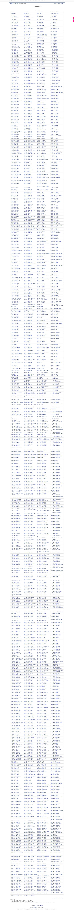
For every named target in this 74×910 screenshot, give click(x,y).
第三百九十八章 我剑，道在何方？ (16, 162)
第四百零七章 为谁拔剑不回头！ (16, 165)
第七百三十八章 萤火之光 (15, 284)
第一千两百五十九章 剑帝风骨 (15, 482)
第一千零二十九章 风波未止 (28, 387)
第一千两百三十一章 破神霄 (28, 472)
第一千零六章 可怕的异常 (15, 380)
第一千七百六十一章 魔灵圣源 (28, 673)
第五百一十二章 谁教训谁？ (15, 204)
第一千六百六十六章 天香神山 (15, 643)
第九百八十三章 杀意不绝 (28, 370)
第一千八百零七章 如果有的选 (41, 688)
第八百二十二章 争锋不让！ (55, 314)
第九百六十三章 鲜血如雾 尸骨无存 (56, 362)
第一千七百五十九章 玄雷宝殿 (28, 676)
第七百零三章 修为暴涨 (27, 271)
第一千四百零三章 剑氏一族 (15, 539)
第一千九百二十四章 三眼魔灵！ (55, 734)
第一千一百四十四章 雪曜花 (41, 436)
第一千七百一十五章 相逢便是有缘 (29, 658)
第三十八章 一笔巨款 (40, 25)
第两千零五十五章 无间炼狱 (41, 777)
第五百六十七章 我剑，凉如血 (55, 223)
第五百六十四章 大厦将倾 (15, 223)
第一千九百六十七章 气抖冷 (15, 749)
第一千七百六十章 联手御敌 (15, 673)
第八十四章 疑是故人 (40, 43)
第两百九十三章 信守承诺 (28, 122)
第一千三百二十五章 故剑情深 (15, 508)
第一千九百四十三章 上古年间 (15, 741)
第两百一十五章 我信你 (27, 92)
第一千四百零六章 (53, 539)
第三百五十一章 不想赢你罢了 (28, 144)
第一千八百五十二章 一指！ (28, 704)
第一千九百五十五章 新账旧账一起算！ (43, 744)
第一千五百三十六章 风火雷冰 (28, 591)
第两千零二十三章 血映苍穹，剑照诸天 (57, 767)
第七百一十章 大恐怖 (14, 274)
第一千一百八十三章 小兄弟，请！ (42, 454)
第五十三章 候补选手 (40, 31)
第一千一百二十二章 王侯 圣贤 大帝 (42, 426)
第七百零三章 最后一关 (40, 271)
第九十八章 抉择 (13, 49)
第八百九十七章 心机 (27, 341)
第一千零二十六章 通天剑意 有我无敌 (43, 386)
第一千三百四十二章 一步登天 (28, 515)
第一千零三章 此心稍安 (27, 378)
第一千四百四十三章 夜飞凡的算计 (42, 701)
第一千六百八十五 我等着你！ (41, 649)
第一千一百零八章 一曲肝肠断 (15, 421)
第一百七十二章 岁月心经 (28, 76)
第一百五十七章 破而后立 (54, 70)
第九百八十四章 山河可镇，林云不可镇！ (43, 370)
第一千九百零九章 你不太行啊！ (42, 729)
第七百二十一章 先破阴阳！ (55, 277)
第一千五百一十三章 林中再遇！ (55, 582)
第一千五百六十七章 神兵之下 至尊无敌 (30, 603)
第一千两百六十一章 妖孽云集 (41, 482)
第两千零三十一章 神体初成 (55, 770)
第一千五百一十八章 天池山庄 (15, 585)
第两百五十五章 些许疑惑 (54, 107)
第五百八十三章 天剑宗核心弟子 (29, 229)
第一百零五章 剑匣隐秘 (54, 50)
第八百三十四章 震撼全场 (54, 319)
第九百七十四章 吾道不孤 (28, 366)
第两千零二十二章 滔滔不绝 (41, 767)
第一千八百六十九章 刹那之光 (28, 710)
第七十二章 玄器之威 (27, 38)
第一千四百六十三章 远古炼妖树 (42, 561)
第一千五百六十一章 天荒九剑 (28, 604)
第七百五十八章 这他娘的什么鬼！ (56, 290)
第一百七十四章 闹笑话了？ (55, 76)
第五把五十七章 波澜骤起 (28, 220)
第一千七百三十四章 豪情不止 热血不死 (30, 664)
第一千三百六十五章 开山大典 (28, 524)
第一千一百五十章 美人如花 (55, 444)
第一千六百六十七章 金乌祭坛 (28, 643)
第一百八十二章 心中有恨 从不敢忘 (56, 79)
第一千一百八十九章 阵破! (15, 457)
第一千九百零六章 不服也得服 (55, 728)
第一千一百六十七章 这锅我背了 (29, 447)
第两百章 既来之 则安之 (27, 86)
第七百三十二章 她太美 (40, 281)
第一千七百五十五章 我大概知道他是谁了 (57, 670)
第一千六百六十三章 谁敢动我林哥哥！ (30, 641)
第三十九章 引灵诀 (53, 25)
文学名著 (39, 0)
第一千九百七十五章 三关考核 (15, 752)
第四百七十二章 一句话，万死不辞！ (43, 189)
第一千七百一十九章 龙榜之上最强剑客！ (30, 659)
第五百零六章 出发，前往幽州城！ (56, 201)
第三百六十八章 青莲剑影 (41, 150)
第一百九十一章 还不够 (14, 83)
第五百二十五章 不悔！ (27, 208)
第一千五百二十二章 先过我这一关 (16, 586)
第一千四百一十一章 (27, 542)
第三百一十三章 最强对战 (28, 129)
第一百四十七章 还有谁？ (28, 67)
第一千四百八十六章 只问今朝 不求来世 (57, 570)
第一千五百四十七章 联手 (15, 597)
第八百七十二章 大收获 (40, 332)
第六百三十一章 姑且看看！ (15, 247)
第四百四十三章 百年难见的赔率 (55, 177)
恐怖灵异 (36, 0)
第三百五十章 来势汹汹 (14, 144)
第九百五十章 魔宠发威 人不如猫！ (29, 359)
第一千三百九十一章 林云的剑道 (29, 533)
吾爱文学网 (12, 3)
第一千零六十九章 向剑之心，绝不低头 (30, 404)
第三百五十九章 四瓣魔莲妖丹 (28, 147)
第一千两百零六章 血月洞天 (41, 463)
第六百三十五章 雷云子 (40, 247)
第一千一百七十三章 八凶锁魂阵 (16, 451)
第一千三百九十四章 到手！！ (15, 535)
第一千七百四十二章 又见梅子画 (29, 667)
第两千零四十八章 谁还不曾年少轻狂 (29, 776)
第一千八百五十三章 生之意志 (41, 704)
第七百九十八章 (13, 306)
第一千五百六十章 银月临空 (15, 604)
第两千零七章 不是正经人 (15, 762)
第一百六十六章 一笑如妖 (54, 73)
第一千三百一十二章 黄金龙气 (15, 503)
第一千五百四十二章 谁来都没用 (55, 592)
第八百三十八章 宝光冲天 (54, 320)
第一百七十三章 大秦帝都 (41, 76)
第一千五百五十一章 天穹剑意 (15, 598)
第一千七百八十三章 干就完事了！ (56, 680)
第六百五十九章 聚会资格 (28, 256)
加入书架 (54, 3)
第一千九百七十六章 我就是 (28, 752)
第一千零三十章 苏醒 (40, 387)
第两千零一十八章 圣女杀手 (41, 765)
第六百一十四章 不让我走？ (55, 240)
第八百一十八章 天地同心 (54, 313)
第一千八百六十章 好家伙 (15, 707)
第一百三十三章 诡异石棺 (54, 61)
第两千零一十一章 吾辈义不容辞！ (56, 762)
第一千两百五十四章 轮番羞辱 (15, 481)
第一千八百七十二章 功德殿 (41, 710)
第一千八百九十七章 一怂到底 (28, 725)
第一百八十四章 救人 (27, 80)
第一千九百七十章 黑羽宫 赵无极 (56, 749)
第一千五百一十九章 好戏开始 (28, 585)
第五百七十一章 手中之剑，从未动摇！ (57, 225)
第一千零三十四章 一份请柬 (41, 389)
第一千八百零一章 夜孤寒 (41, 686)
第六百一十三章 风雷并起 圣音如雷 (42, 240)
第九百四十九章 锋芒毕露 (15, 359)
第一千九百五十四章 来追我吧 (28, 744)
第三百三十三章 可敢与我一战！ (29, 138)
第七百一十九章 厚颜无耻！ (28, 277)
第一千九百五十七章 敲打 (54, 744)
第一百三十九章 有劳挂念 (28, 64)
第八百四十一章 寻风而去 (41, 322)
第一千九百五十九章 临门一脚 (28, 746)
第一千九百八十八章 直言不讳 (28, 756)
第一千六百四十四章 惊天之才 (41, 634)
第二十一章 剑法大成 (27, 19)
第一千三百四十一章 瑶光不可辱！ (16, 515)
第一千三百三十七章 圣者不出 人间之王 (30, 513)
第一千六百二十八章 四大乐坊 (28, 628)
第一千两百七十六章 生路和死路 (16, 488)
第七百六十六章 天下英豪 (41, 293)
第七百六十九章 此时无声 (54, 298)
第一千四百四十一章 (27, 554)
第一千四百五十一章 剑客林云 (55, 557)
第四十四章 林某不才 (14, 28)
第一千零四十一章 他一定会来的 (29, 392)
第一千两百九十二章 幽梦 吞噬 (28, 494)
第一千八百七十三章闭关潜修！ (55, 710)
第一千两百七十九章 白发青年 (55, 488)
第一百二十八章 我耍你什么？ (41, 59)
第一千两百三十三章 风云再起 (55, 472)
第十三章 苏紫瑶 (26, 16)
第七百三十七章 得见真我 (54, 283)
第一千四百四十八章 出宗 (15, 557)
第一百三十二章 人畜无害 (41, 61)
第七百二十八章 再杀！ (40, 280)
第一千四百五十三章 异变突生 (28, 558)
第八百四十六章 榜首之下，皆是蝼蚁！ (57, 323)
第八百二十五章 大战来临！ (41, 316)
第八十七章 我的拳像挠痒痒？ (28, 44)
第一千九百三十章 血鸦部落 (55, 735)
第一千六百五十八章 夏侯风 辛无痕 (16, 640)
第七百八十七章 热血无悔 (41, 301)
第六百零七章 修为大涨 (14, 238)
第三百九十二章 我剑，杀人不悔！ (42, 159)
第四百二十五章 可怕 (27, 171)
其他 (42, 0)
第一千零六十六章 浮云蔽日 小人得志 (43, 402)
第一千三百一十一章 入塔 (54, 502)
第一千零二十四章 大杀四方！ (28, 386)
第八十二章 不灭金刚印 (54, 41)
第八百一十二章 (26, 311)
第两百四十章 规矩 (53, 101)
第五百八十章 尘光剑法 (40, 228)
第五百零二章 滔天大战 (54, 199)
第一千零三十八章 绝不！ (41, 390)
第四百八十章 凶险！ (40, 192)
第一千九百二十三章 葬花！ (41, 734)
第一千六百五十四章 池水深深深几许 (16, 638)
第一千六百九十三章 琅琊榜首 (15, 652)
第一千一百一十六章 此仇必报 (15, 424)
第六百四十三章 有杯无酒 (41, 250)
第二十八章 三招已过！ (14, 22)
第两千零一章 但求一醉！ (41, 759)
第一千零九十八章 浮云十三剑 (41, 416)
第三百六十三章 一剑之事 (28, 149)
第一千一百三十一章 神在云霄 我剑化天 (57, 429)
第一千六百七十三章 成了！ (15, 644)
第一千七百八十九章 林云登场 (15, 683)
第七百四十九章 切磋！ (14, 289)
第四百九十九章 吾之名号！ (15, 199)
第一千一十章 (13, 381)
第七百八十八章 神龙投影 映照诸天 (56, 301)
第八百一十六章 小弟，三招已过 (29, 313)
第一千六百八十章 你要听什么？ (42, 647)
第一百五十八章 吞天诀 (14, 71)
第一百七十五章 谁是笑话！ (15, 77)
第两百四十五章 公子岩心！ (15, 104)
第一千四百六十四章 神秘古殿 (55, 561)
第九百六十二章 (39, 362)
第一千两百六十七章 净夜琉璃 (55, 484)
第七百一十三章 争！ (54, 274)
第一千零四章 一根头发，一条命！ (42, 378)
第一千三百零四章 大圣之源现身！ (16, 500)
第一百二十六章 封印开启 (15, 59)
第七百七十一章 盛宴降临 (15, 296)
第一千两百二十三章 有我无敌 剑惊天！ (30, 469)
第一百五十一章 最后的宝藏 (28, 68)
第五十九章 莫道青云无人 (15, 34)
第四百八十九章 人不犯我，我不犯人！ (57, 195)
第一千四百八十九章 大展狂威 (28, 572)
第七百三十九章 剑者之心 (41, 284)
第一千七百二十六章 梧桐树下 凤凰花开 (57, 661)
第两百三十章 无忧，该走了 (15, 98)
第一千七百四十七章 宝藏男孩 (28, 668)
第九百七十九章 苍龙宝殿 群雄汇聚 (29, 368)
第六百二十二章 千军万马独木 (55, 243)
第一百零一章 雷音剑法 (54, 49)
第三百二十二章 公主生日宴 (41, 132)
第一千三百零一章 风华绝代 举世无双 (29, 499)
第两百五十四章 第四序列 (28, 107)
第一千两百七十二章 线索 (15, 487)
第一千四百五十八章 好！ (28, 560)
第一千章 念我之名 (40, 377)
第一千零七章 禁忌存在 (27, 380)
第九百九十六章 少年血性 (41, 375)
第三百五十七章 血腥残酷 (54, 146)
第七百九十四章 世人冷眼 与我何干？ (29, 304)
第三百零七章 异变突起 (54, 126)
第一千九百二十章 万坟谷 (15, 734)
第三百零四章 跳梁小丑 (14, 126)
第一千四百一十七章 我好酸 (55, 543)
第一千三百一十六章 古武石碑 (55, 503)
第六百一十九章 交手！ (14, 243)
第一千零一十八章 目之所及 (15, 384)
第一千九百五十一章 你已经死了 (42, 743)
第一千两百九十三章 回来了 (41, 494)
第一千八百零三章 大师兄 (15, 688)
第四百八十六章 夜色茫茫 (15, 195)
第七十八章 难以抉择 (54, 40)
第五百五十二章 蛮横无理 (54, 217)
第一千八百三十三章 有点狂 (15, 698)
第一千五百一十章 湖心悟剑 (28, 582)
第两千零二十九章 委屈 (27, 770)
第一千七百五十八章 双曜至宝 (15, 676)
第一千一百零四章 (13, 420)
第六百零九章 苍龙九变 (40, 238)
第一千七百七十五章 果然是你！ (55, 677)
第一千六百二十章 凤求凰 (28, 625)
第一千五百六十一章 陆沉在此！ (16, 601)
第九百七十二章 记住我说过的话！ (56, 365)
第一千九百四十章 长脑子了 (28, 740)
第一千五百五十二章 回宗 (28, 598)
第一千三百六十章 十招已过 (55, 521)
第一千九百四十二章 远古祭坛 (55, 740)
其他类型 (16, 3)
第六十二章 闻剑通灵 (54, 34)
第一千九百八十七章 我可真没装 (16, 756)
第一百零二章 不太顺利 (14, 50)
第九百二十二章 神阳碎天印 (28, 350)
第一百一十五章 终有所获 (28, 55)
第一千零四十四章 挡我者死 (55, 441)
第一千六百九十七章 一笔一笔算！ (42, 652)
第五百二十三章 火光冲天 (54, 207)
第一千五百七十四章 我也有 (15, 606)
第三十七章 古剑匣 (27, 25)
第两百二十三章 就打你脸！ (28, 95)
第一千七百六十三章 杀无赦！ (55, 673)
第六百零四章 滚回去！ (27, 237)
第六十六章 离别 (53, 35)
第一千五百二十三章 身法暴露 (28, 586)
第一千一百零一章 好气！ (28, 418)
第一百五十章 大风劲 (14, 68)
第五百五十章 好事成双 (27, 217)
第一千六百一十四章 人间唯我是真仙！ (57, 622)
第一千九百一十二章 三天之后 (28, 731)
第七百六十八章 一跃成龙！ (15, 295)
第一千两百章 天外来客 (54, 460)
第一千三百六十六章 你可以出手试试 (43, 524)
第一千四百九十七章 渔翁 (15, 576)
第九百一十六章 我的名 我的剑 (55, 347)
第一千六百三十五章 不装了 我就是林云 (30, 631)
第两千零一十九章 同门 (54, 765)
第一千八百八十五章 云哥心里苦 (55, 716)
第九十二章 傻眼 (39, 46)
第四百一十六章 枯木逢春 (15, 168)
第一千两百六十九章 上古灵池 (28, 485)
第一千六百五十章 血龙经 (15, 637)
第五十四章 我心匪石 (54, 31)
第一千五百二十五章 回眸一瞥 (55, 586)
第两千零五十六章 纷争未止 (55, 777)
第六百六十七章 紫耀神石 (28, 259)
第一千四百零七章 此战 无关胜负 (16, 540)
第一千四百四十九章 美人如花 (55, 438)
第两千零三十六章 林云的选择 (15, 773)
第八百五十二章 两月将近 (28, 326)
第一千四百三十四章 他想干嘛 (55, 549)
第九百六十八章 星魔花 (54, 363)
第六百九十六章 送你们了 (54, 268)
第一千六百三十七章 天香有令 (55, 631)
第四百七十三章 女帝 (54, 189)
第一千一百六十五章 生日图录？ (42, 445)
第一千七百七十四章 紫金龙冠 (41, 677)
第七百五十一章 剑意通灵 (41, 289)
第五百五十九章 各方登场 (54, 220)
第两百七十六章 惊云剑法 (15, 116)
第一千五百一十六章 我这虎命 (41, 583)
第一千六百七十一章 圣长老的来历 (29, 644)
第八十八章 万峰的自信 (40, 44)
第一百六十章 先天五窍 (40, 71)
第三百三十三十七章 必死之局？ (16, 140)
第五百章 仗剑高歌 (27, 199)
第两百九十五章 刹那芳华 (54, 122)
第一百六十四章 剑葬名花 (28, 73)
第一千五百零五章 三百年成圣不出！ (16, 580)
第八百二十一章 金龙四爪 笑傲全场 (42, 314)
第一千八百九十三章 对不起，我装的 (56, 722)
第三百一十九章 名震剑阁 (54, 131)
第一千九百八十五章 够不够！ (41, 755)
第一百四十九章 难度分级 (54, 67)
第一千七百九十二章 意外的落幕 (55, 683)
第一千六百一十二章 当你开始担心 (29, 622)
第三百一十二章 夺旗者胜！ (15, 129)
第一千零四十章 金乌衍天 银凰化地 (16, 392)
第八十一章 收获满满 (40, 41)
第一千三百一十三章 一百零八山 (29, 503)
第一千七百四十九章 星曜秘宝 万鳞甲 (56, 668)
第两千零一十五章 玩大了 (54, 764)
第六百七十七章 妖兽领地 (54, 262)
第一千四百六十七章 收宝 (41, 563)
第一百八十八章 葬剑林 (27, 82)
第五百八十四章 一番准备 (41, 229)
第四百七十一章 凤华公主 (28, 189)
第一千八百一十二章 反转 (41, 691)
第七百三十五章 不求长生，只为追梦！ (30, 283)
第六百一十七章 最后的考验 (41, 241)
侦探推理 (26, 0)
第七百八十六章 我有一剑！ (28, 301)
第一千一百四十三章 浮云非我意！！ (16, 436)
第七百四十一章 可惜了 (14, 286)
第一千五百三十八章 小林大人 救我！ (56, 591)
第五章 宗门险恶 (26, 13)
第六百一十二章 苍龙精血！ (28, 240)
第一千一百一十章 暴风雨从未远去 (42, 421)
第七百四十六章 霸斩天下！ (28, 287)
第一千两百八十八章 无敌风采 (28, 493)
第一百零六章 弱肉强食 (14, 52)
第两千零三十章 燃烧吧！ (41, 770)
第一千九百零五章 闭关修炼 (41, 728)
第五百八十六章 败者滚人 (15, 231)
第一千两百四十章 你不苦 (41, 475)
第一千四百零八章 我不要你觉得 (42, 540)
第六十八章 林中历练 (27, 37)
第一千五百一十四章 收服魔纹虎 (16, 583)
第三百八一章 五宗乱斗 (40, 155)
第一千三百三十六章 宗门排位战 (55, 698)
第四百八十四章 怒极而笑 (41, 193)
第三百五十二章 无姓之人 (41, 144)
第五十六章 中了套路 (27, 32)
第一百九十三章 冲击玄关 (41, 83)
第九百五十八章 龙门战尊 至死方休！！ (17, 362)
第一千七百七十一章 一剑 (54, 676)
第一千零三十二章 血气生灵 (15, 389)
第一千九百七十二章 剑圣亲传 (28, 750)
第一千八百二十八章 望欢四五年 (55, 695)
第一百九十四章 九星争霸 (54, 83)
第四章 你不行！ (13, 13)
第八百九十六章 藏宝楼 (14, 341)
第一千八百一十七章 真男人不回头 (42, 692)
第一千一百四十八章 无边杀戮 (28, 444)
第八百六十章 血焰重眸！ (15, 329)
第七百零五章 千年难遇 (54, 271)
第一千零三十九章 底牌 (54, 390)
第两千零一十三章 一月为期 (28, 764)
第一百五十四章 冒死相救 (15, 70)
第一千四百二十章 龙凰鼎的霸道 (42, 545)
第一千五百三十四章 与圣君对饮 (16, 591)
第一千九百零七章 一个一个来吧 (16, 729)
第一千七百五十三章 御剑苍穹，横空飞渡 (30, 670)
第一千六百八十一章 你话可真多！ (56, 647)
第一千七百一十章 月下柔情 (28, 656)
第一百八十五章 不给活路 (41, 80)
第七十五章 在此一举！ (14, 40)
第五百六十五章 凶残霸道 (28, 223)
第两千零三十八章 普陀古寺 (28, 773)
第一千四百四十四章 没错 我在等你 (56, 701)
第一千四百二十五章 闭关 (41, 546)
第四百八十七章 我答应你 (28, 195)
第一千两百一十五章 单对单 (28, 466)
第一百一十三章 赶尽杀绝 (54, 53)
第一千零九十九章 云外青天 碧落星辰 (56, 416)
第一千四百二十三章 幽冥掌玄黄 (16, 546)
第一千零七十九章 (53, 408)
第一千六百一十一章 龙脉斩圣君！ (16, 622)
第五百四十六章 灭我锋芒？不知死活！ (30, 216)
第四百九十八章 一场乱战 (54, 198)
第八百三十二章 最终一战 (28, 319)
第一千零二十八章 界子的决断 (15, 387)
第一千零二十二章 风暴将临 (55, 384)
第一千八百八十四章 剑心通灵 (28, 716)
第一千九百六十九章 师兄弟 (41, 749)
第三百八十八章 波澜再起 (41, 158)
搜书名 (60, 0)
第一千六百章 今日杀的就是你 (41, 616)
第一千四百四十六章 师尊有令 (41, 555)
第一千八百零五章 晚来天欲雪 (28, 688)
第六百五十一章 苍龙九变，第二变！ (16, 253)
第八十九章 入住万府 (54, 44)
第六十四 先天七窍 (27, 35)
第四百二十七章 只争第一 (54, 171)
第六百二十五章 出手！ (40, 244)
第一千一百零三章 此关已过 (55, 418)
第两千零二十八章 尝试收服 (15, 770)
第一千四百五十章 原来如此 (41, 557)
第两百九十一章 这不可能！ (55, 120)
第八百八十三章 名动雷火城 (55, 335)
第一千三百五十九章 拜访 (41, 521)
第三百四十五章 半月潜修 (15, 143)
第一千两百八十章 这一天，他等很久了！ (17, 490)
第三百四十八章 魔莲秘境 (41, 143)
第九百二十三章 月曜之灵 (41, 350)
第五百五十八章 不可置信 (41, 220)
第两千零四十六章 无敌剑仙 (55, 774)
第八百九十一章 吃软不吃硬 (55, 338)
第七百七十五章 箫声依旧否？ (55, 296)
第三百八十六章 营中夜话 (15, 158)
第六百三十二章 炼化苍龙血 (28, 247)
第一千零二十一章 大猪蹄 (41, 384)
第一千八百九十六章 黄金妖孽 (15, 725)
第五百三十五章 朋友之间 (54, 211)
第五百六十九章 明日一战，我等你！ (29, 225)
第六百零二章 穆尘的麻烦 (54, 235)
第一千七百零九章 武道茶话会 (15, 656)
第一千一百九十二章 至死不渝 (55, 457)
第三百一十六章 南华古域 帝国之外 (16, 131)
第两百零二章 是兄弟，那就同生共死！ (57, 86)
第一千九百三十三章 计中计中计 (42, 737)
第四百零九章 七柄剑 (40, 165)
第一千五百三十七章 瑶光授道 (41, 591)
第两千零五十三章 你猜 (14, 777)
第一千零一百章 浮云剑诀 (15, 418)
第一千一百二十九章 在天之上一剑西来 (30, 429)
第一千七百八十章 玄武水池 (15, 680)
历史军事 (22, 0)
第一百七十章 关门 (53, 74)
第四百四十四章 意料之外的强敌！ (42, 174)
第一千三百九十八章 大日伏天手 (55, 535)
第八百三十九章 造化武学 (15, 322)
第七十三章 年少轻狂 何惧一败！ (42, 38)
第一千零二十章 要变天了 (28, 384)
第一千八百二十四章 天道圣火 (15, 695)
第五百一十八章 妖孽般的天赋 (41, 205)
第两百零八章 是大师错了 (28, 89)
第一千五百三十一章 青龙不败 (28, 589)
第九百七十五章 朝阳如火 (41, 366)
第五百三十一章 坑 (53, 210)
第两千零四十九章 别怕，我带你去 (42, 776)
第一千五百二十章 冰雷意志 (41, 585)
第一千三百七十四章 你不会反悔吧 (42, 527)
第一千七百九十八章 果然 (54, 685)
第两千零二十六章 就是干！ (41, 768)
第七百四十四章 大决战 (54, 286)
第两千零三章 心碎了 (14, 761)
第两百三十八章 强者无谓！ (15, 101)
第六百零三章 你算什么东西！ (15, 237)
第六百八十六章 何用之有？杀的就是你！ (57, 265)
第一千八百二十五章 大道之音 (28, 695)
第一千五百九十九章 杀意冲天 (28, 616)
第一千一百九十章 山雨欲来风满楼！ (29, 457)
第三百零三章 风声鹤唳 (54, 125)
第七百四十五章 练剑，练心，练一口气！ (17, 287)
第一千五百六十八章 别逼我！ (41, 603)
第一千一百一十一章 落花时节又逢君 (56, 421)
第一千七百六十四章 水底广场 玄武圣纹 (17, 674)
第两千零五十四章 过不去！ (28, 777)
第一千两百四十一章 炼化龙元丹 (55, 475)
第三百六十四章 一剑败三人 (41, 149)
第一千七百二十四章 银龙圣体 (41, 661)
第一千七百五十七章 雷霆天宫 (28, 671)
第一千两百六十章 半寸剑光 (28, 482)
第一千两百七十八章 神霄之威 (41, 488)
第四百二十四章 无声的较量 (15, 171)
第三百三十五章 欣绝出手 (41, 138)
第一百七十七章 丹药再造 (41, 77)
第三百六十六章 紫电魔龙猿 (15, 150)
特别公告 (52, 430)
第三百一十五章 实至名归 (54, 129)
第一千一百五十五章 (14, 441)
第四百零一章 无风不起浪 (41, 162)
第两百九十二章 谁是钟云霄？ (15, 122)
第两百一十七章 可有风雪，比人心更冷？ (57, 92)
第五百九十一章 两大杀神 (28, 232)
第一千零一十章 (26, 381)
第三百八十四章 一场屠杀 (41, 156)
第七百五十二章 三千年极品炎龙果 (56, 289)
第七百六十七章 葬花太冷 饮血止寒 (29, 298)
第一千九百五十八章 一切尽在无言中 (16, 746)
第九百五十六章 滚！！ (54, 360)
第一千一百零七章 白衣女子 (55, 420)
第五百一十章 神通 (40, 202)
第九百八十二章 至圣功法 (15, 370)
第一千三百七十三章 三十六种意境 (29, 527)
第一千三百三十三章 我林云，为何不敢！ (43, 510)
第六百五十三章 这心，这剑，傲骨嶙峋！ (43, 253)
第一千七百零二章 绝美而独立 (28, 653)
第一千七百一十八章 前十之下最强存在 (17, 659)
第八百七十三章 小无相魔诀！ (55, 332)
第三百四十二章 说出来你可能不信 (29, 141)
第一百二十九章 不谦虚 (54, 59)
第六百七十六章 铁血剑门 (41, 262)
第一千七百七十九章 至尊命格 (55, 679)
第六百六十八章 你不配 (40, 259)
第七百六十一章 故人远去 (41, 292)
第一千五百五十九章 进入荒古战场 (42, 600)
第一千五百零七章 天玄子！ (41, 580)
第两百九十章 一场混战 (40, 120)
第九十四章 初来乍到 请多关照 (15, 47)
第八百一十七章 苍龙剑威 (41, 313)
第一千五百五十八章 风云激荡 (28, 600)
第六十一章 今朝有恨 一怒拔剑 (42, 34)
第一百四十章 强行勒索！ (41, 64)
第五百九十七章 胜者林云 (41, 234)
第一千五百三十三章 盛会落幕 (55, 589)
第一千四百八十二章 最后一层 (15, 570)
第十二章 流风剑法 (13, 16)
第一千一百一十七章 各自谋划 (28, 424)
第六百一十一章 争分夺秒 (15, 240)
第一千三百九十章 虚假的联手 (15, 533)
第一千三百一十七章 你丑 (15, 505)
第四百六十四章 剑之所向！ (15, 187)
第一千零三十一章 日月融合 (55, 387)
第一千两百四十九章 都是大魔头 (55, 478)
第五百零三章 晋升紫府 (14, 201)
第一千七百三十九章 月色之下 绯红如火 (43, 665)
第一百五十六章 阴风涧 (40, 70)
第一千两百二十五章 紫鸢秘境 (55, 469)
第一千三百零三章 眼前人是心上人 (56, 499)
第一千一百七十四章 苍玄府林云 (29, 451)
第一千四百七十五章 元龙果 (41, 566)
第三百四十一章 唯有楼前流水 (15, 141)
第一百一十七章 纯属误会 (54, 55)
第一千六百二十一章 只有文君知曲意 (43, 625)
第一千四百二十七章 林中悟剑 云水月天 (17, 548)
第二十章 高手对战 (13, 19)
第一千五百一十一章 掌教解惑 (41, 582)
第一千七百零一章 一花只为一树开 (16, 653)
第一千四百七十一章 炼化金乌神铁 (42, 564)
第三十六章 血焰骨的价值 (15, 25)
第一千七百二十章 (40, 659)
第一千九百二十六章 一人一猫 (28, 735)
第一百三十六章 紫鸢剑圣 (41, 62)
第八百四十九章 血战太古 (41, 325)
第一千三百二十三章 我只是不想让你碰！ (57, 506)
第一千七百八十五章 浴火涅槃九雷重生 (17, 682)
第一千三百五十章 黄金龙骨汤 (28, 518)
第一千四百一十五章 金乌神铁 (28, 543)
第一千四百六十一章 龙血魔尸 (15, 561)
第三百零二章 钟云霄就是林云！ (42, 125)
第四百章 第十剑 (26, 162)
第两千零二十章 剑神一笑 (15, 767)
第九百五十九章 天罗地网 (28, 362)
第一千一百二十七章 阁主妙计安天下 (56, 427)
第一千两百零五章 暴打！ (28, 463)
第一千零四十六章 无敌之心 (41, 393)
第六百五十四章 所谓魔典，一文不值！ (57, 253)
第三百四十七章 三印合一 (28, 143)
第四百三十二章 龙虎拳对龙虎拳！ (16, 174)
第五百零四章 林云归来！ (28, 201)
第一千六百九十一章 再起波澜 (55, 650)
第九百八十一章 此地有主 (54, 368)
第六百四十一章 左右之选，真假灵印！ (17, 250)
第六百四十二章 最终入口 (28, 250)
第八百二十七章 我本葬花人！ (15, 317)
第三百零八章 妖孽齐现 (14, 128)
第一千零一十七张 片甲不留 (55, 383)
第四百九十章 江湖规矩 (14, 196)
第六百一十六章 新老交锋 (28, 241)
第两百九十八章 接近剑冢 (41, 123)
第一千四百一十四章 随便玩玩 (15, 543)
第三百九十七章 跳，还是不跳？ (55, 161)
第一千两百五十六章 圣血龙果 (28, 481)
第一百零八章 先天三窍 (40, 52)
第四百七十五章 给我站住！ (28, 190)
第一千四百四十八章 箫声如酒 (41, 438)
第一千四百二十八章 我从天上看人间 (29, 548)
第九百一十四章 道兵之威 (28, 347)
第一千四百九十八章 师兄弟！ (28, 576)
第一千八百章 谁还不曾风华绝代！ (29, 686)
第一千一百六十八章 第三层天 (55, 447)
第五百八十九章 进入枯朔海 (55, 231)
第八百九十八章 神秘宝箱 (41, 341)
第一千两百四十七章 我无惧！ (28, 478)
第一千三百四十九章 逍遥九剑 (15, 518)
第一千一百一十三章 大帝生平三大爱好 (30, 423)
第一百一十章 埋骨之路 (14, 53)
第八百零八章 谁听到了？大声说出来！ (30, 310)
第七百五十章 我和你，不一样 (28, 289)
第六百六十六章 (13, 259)
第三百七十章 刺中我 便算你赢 (15, 152)
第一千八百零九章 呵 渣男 (15, 689)
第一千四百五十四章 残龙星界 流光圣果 (43, 558)
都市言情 (19, 0)
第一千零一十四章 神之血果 (15, 383)
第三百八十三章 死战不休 (28, 156)
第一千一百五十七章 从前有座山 (42, 441)
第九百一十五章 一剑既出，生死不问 (43, 347)
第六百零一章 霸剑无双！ (41, 235)
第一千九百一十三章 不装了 (41, 731)
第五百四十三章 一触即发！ (55, 214)
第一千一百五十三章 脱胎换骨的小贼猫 (43, 439)
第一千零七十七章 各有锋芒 (28, 408)
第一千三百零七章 (53, 500)
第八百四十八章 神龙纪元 (28, 325)
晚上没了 (25, 491)
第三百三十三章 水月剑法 (54, 132)
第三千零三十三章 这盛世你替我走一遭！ (30, 771)
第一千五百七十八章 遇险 (15, 607)
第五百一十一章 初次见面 (54, 202)
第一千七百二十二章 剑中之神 (15, 661)
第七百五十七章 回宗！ (40, 290)
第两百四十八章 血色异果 (54, 104)
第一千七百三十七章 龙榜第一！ (16, 665)
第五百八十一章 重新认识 (54, 228)
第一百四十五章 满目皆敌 (54, 65)
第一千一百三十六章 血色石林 (28, 432)
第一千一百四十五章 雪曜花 (41, 442)
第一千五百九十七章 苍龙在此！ (16, 616)
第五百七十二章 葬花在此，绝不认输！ (17, 226)
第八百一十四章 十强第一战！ (55, 311)
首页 (10, 0)
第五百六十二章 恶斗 (40, 222)
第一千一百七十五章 (40, 451)
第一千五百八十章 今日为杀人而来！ (43, 607)
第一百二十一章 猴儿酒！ (54, 56)
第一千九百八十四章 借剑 (28, 755)
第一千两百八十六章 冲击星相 (55, 491)
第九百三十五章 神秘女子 (41, 353)
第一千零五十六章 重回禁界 (15, 399)
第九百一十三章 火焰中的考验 (15, 347)
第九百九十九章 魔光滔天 (28, 377)
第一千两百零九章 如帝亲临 (55, 463)
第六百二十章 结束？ (27, 243)
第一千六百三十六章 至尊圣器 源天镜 (43, 631)
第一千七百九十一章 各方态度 (41, 683)
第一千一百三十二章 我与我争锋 (16, 430)
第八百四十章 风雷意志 (27, 322)
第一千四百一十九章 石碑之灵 (28, 545)
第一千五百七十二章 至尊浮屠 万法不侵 (43, 604)
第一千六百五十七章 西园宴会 (55, 638)
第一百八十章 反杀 (27, 79)
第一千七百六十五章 (27, 674)
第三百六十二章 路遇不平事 (15, 149)
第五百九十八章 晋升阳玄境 (55, 234)
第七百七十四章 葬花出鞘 (41, 296)
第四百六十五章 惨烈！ (27, 187)
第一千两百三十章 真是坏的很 (15, 472)
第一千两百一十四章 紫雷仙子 (15, 466)
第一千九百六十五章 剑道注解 (41, 747)
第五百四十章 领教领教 (14, 214)
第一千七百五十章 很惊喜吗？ (15, 670)
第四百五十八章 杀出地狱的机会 (42, 183)
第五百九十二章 (39, 232)
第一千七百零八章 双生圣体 (55, 655)
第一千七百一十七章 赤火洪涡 (55, 658)
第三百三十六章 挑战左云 (54, 138)
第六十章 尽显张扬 (27, 34)
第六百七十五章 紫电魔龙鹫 (28, 262)
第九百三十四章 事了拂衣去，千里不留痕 (30, 353)
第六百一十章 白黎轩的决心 (55, 238)
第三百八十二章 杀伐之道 (15, 156)
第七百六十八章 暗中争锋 (41, 298)
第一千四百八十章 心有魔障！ (41, 568)
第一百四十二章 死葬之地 (15, 65)
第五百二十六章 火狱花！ (41, 208)
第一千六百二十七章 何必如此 (15, 628)
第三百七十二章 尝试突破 (41, 152)
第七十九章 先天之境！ (14, 41)
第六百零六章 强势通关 (54, 237)
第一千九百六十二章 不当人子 (55, 746)
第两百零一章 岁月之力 (40, 86)
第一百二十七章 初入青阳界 (28, 59)
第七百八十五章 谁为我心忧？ (15, 301)
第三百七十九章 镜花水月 (15, 155)
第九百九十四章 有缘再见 (15, 375)
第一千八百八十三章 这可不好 (15, 716)
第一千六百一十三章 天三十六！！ (42, 622)
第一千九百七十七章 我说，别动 (42, 752)
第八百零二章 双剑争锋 (14, 308)
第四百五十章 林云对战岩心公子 (42, 180)
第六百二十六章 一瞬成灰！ (55, 244)
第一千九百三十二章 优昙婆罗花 (29, 737)
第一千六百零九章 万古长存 (41, 620)
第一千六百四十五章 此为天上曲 (55, 634)
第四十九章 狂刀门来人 (40, 29)
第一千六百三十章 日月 (54, 628)
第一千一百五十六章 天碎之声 (28, 441)
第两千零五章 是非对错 (40, 761)
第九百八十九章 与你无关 (54, 372)
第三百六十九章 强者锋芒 (54, 150)
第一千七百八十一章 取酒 (28, 680)
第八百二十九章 (39, 317)
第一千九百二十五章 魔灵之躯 (15, 735)
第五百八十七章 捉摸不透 (28, 231)
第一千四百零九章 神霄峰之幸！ (55, 540)
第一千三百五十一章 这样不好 (41, 518)
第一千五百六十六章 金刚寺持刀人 (16, 603)
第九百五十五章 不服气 (40, 360)
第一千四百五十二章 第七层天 (15, 558)
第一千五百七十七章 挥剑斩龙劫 (55, 606)
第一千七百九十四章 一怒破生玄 (29, 685)
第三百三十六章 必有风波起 (41, 134)
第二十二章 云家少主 (40, 19)
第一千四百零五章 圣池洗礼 (41, 539)
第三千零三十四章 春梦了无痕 (41, 771)
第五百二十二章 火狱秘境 (41, 207)
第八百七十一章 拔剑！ (27, 332)
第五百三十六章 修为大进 (15, 213)
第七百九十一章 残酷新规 (41, 302)
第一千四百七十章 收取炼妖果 (28, 564)
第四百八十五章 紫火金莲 (54, 193)
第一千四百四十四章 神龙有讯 (15, 555)
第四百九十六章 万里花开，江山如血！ (30, 198)
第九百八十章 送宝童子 (40, 368)
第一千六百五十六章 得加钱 (41, 638)
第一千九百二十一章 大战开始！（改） (30, 734)
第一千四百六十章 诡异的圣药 (55, 560)
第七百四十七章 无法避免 (41, 287)
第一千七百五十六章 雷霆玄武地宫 (16, 671)
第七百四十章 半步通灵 (54, 284)
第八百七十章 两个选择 (14, 332)
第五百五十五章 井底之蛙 (41, 219)
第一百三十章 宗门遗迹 (14, 61)
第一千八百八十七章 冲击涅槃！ (16, 719)
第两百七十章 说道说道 (40, 113)
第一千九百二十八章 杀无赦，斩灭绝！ (43, 735)
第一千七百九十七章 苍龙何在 (41, 685)
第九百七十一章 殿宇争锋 (41, 365)
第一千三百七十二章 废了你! (15, 634)
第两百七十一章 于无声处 (54, 113)
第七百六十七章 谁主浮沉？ (55, 293)
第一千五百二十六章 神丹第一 (15, 588)
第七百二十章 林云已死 (40, 277)
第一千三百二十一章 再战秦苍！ (29, 506)
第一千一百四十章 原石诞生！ (28, 434)
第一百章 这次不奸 (40, 49)
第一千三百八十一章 (14, 530)
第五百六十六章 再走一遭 (41, 223)
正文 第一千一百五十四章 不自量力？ (56, 439)
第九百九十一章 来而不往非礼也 (29, 374)
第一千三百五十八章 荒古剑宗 (28, 521)
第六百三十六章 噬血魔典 (54, 247)
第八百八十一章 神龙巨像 (28, 335)
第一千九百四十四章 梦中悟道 (28, 741)
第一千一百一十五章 (54, 423)
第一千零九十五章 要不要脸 (55, 414)
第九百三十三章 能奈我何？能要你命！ (17, 353)
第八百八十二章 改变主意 (41, 335)
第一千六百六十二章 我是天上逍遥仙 (16, 641)
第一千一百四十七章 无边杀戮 (28, 438)
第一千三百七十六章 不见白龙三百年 (56, 527)
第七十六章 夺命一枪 (27, 40)
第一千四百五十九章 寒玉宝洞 (41, 560)
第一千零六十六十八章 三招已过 (16, 404)
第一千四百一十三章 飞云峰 (55, 542)
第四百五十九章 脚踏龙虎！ (55, 183)
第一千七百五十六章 (40, 674)
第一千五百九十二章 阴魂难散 (55, 613)
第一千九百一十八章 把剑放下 (55, 732)
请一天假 (38, 101)
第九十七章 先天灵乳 (54, 47)
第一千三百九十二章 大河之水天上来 (43, 533)
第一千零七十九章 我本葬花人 (15, 442)
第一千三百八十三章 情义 (41, 530)
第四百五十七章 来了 (27, 183)
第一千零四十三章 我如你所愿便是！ (56, 392)
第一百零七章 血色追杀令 (28, 52)
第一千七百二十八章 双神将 (28, 662)
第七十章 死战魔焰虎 (54, 37)
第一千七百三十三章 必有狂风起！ (16, 664)
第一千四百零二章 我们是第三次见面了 (57, 537)
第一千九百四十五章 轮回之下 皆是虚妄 (43, 741)
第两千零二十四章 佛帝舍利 (15, 768)
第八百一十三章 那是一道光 (41, 311)
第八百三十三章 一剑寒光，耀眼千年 (43, 319)
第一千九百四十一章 (40, 740)
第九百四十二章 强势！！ (28, 356)
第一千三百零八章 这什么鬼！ (15, 502)
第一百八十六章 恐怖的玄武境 (55, 80)
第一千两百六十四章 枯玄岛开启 (16, 484)
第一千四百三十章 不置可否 (55, 548)
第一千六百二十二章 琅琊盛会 (55, 625)
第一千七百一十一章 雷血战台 (41, 656)
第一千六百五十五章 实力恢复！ (29, 638)
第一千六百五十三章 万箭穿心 (55, 637)
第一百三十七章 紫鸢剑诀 (54, 62)
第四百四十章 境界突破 (14, 177)
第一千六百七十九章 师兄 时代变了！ (29, 647)
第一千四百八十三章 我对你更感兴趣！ (30, 570)
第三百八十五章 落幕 (54, 156)
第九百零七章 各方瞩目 (54, 344)
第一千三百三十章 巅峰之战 (15, 510)
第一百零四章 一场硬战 (40, 50)
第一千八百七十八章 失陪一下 (15, 713)
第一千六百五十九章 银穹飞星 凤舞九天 (30, 640)
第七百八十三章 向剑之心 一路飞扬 (56, 299)
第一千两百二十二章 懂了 (15, 469)
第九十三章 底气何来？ (54, 46)
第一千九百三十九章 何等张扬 (15, 740)
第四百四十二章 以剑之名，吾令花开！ (43, 177)
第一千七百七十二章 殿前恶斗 (15, 677)
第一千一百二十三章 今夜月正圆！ (56, 426)
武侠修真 (16, 0)
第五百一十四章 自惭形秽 (41, 204)
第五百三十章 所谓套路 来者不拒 (42, 210)
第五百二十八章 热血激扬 (15, 210)
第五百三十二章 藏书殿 (14, 211)
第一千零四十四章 (13, 393)
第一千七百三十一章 (54, 662)
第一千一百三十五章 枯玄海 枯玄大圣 (16, 432)
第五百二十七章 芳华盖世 (54, 208)
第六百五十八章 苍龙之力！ (15, 256)
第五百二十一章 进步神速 (28, 207)
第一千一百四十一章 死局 (41, 434)
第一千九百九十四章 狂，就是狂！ (42, 758)
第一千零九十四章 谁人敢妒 (41, 414)
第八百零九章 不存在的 (40, 310)
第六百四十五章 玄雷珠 (54, 250)
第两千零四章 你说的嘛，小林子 (29, 761)
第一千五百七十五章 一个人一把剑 (29, 606)
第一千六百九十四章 (27, 652)
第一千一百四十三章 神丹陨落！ (29, 436)
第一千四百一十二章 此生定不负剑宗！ (43, 542)
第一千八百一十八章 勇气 (54, 692)
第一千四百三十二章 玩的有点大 (29, 549)
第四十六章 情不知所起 (40, 28)
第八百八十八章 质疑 (14, 338)
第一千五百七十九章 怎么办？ (28, 607)
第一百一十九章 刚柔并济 (28, 56)
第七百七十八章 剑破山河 (54, 287)
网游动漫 (29, 0)
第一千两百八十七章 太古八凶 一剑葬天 (17, 493)
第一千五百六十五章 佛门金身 (55, 601)
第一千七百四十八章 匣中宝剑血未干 (43, 668)
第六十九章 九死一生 (40, 37)
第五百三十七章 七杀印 (27, 213)
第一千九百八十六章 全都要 (55, 755)
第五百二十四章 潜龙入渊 (15, 208)
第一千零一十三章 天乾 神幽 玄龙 (56, 381)
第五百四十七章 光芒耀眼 (41, 216)
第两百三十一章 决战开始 (28, 98)
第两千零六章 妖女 (53, 761)
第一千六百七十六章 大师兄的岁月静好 (43, 646)
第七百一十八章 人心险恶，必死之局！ (17, 277)
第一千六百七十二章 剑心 (41, 644)
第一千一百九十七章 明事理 (15, 460)
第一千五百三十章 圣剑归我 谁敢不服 (16, 589)
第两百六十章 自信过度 (14, 110)
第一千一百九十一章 (40, 457)
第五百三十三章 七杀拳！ (28, 211)
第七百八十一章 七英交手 (28, 299)
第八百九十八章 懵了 (54, 341)
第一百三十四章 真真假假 (15, 62)
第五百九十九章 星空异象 (15, 235)
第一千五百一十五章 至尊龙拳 (28, 583)
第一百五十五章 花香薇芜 (28, 70)
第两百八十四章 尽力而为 (15, 119)
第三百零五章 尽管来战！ (28, 126)
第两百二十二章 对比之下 (15, 95)
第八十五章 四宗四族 (54, 43)
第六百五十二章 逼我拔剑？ (28, 253)
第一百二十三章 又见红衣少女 (28, 58)
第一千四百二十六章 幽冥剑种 (55, 546)
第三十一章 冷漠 (53, 22)
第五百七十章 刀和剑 (40, 225)
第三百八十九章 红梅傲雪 (54, 158)
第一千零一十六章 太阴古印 (41, 383)
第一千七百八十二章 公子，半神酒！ (43, 680)
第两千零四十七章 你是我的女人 (16, 776)
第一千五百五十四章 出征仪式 (55, 598)
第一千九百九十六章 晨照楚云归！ (16, 759)
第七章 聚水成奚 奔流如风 (55, 13)
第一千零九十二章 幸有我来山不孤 (16, 414)
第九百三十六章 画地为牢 (54, 353)
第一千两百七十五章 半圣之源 (55, 487)
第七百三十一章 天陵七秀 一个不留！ (29, 281)
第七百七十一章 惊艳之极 (28, 296)
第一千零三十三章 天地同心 (28, 389)
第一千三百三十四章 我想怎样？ (29, 698)
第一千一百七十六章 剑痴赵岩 (55, 451)
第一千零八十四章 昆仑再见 (15, 411)
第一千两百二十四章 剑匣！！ (41, 469)
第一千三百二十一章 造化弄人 (15, 506)
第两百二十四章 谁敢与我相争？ (42, 95)
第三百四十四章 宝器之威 (54, 141)
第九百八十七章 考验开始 (28, 372)
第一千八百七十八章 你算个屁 (28, 713)
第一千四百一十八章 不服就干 (15, 545)
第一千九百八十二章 (54, 753)
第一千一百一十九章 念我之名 (55, 424)
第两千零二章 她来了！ (54, 759)
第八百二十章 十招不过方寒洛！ (29, 314)
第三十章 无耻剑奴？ (40, 22)
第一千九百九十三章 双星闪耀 (28, 758)
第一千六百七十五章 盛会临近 (28, 646)
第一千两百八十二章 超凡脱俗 (41, 490)
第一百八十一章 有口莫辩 (41, 79)
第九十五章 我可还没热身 (28, 47)
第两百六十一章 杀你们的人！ (28, 110)
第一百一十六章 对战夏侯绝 (41, 466)
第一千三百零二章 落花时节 (41, 499)
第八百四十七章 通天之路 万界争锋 (16, 325)
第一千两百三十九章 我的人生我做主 (29, 475)
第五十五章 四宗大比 (14, 32)
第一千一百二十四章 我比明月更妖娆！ (17, 427)
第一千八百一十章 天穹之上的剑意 (16, 691)
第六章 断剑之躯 (39, 13)
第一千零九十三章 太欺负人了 (28, 414)
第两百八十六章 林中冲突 (41, 119)
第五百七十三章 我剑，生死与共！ (29, 226)
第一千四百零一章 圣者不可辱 (41, 537)
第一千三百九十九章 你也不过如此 (16, 537)
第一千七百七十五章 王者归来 (15, 679)
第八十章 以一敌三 (27, 41)
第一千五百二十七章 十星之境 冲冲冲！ (30, 588)
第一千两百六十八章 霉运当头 (15, 485)
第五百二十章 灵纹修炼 (14, 207)
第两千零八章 (26, 762)
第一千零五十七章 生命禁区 (28, 399)
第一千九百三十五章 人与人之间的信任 (17, 738)
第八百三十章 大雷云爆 (54, 317)
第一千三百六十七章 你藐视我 (55, 524)
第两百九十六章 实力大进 (15, 123)
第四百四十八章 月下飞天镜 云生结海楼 (17, 180)
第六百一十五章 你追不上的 (15, 241)
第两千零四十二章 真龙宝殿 (15, 774)
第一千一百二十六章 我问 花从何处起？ (43, 427)
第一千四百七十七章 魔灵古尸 (55, 566)
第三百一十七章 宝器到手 (28, 131)
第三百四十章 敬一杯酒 (54, 140)
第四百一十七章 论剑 (27, 168)
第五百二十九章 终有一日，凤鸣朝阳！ (30, 210)
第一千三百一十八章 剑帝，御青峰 (29, 505)
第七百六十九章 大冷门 (27, 295)
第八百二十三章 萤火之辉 (15, 316)
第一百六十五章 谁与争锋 (41, 73)
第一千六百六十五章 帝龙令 (55, 641)
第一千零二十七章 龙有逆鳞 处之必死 (56, 386)
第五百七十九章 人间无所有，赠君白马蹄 (30, 228)
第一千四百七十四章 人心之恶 (28, 566)
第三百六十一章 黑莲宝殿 (54, 147)
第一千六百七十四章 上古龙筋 (15, 646)
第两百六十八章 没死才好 (15, 113)
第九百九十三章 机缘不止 (54, 374)
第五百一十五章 (53, 204)
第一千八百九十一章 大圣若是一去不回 (17, 722)
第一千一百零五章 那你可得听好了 (29, 420)
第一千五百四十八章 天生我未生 (29, 597)
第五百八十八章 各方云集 (41, 231)
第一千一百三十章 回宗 (40, 429)
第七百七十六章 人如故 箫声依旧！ (16, 298)
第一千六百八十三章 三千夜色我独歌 (29, 649)
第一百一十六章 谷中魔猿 (41, 55)
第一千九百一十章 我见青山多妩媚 (56, 729)
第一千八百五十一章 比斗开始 (15, 704)
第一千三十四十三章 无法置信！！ (42, 515)
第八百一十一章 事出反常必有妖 (16, 311)
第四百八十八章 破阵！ (40, 195)
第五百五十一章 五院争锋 (41, 217)
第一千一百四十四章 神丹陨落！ (29, 442)
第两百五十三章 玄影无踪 (15, 107)
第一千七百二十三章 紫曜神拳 (28, 661)
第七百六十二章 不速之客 (54, 292)
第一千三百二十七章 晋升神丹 (41, 508)
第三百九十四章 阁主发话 (15, 161)
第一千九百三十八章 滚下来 (55, 738)
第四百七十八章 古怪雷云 (15, 192)
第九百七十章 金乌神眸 (27, 365)
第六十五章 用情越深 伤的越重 (42, 35)
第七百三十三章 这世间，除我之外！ (56, 281)
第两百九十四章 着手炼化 (41, 122)
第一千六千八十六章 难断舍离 (55, 649)
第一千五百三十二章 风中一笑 (41, 589)
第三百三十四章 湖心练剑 (15, 134)
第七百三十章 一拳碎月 (14, 281)
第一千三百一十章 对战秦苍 (41, 502)
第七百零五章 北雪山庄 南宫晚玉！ (42, 308)
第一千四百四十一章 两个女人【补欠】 (17, 701)
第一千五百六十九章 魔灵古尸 (55, 603)
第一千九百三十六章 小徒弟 (28, 738)
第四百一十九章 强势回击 (54, 168)
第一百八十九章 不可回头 (41, 82)
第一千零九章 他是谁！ (54, 380)
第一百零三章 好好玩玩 (27, 50)
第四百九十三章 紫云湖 (54, 196)
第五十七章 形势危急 (40, 32)
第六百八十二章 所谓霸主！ (15, 265)
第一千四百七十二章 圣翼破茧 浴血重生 (57, 564)
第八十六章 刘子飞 (13, 44)
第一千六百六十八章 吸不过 (41, 643)
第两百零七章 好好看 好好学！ (15, 89)
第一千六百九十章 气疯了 (41, 650)
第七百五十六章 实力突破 (28, 290)
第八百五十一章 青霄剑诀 (15, 326)
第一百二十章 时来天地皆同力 (41, 56)
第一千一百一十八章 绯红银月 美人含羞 (43, 424)
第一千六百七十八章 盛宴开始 (15, 647)
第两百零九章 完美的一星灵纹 (41, 89)
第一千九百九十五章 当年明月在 (55, 758)
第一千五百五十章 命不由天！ (55, 597)
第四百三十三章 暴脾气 (27, 174)
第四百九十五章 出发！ (14, 198)
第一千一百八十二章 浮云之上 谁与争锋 (30, 454)
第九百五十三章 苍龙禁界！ (15, 360)
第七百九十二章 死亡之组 (54, 302)
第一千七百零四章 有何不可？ (55, 653)
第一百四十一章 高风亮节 (54, 64)
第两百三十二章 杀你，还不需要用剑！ (43, 98)
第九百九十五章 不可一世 (28, 375)
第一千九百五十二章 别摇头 (55, 743)
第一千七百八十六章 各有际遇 (28, 682)
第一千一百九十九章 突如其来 (41, 460)
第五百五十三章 (13, 219)
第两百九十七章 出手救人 (28, 123)
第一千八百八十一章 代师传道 (55, 713)
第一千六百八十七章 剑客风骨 (15, 650)
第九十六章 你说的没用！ (41, 47)
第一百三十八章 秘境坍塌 (15, 64)
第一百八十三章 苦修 (14, 80)
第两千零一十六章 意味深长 (15, 765)
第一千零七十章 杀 (40, 404)
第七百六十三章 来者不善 (15, 293)
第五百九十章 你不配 (14, 232)
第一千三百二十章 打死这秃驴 (55, 505)
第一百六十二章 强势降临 (15, 73)
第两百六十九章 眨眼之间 (28, 113)
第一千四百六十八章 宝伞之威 (55, 563)
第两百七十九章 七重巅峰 (54, 116)
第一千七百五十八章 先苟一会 (41, 671)
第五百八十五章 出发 (54, 229)
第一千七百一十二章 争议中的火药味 (56, 656)
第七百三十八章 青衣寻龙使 (28, 284)
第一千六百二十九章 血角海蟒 (41, 628)
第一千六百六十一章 (54, 640)
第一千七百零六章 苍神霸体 (28, 655)
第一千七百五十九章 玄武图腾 (55, 671)
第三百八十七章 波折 (27, 158)
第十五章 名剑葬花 (53, 16)
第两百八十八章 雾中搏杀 (15, 120)
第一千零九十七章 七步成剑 (28, 416)
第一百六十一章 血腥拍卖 (54, 71)
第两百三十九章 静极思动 (28, 101)
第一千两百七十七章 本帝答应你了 (29, 488)
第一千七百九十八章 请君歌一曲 (16, 686)
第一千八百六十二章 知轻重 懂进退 (42, 707)
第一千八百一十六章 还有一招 (28, 692)
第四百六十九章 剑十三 (14, 189)
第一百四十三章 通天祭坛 (28, 65)
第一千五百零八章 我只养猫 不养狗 (56, 580)
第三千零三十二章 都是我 (15, 771)
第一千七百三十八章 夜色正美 (28, 665)
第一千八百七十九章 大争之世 (41, 713)
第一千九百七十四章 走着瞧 (55, 750)
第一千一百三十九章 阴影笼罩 (15, 434)
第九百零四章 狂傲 (13, 344)
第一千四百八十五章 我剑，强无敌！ (43, 570)
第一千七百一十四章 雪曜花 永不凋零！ (17, 658)
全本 (44, 0)
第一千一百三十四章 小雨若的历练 (42, 430)
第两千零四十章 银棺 (40, 773)
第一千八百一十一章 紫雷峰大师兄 (29, 691)
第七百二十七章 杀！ (27, 280)
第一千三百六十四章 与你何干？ (16, 524)
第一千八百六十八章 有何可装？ (16, 710)
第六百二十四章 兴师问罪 (28, 244)
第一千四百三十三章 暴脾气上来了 (42, 549)
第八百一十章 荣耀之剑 (54, 310)
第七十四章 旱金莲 (53, 38)
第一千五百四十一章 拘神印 (41, 592)
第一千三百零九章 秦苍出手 (28, 502)
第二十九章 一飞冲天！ (27, 22)
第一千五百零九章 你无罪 (15, 582)
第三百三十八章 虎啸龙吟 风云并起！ (29, 140)
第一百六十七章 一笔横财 (28, 74)
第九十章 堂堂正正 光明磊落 (15, 46)
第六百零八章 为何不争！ (28, 238)
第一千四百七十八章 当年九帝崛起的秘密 (17, 568)
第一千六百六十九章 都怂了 (55, 643)
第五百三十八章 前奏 (40, 213)
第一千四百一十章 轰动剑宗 (15, 542)
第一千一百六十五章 (27, 445)
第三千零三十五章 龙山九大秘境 (55, 771)
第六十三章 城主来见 (14, 35)
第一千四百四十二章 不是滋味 (28, 701)
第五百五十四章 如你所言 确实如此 (29, 219)
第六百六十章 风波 (40, 256)
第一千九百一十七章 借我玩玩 (41, 732)
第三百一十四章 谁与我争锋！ (41, 129)
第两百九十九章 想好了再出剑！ (55, 123)
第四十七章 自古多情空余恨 (55, 28)
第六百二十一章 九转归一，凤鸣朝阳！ (43, 243)
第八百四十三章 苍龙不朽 (15, 323)
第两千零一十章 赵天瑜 (40, 762)
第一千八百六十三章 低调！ (55, 707)
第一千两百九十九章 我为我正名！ (16, 499)
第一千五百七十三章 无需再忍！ (55, 604)
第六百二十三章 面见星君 (15, 244)
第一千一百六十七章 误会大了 (41, 447)
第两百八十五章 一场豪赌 (28, 119)
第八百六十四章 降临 (54, 329)
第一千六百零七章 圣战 (14, 620)
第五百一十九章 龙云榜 (54, 205)
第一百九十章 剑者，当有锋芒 (55, 82)
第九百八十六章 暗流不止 (15, 372)
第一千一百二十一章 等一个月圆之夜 (29, 426)
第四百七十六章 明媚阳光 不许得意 (42, 190)
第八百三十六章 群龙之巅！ (28, 320)
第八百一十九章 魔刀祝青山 (15, 314)
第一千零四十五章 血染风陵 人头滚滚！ (30, 393)
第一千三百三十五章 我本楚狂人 (42, 698)
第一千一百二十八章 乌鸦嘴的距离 (16, 429)
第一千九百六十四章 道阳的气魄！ (29, 747)
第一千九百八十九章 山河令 (41, 756)
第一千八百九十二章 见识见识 (28, 722)
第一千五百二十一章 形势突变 (55, 585)
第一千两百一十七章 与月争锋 (55, 466)
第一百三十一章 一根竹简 (28, 61)
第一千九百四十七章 (14, 743)
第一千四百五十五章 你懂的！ (55, 558)
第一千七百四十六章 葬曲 (15, 668)
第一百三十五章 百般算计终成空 (29, 62)
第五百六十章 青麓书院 (14, 222)
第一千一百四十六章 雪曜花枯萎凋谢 (56, 442)
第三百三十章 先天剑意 (40, 136)
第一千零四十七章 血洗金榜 (55, 393)
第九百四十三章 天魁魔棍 (41, 356)
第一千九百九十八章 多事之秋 (28, 759)
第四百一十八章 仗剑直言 (41, 168)
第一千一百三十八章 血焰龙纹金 (55, 432)
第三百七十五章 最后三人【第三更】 (29, 153)
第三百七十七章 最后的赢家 (41, 153)
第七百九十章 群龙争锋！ (28, 302)
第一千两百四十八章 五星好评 (41, 478)
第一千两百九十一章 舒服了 (15, 494)
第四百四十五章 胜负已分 (54, 174)
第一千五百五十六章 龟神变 (15, 600)
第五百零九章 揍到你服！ (28, 202)
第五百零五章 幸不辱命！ (41, 201)
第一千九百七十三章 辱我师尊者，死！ (43, 750)
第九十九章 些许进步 (27, 49)
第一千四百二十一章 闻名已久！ (55, 545)
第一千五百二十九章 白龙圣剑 (55, 588)
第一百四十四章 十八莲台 (41, 65)
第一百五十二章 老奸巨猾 (41, 68)
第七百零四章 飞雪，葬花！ (28, 308)
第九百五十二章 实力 (54, 359)
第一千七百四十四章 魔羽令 (41, 667)
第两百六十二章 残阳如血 (41, 110)
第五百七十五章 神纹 (54, 226)
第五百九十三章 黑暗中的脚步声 (55, 232)
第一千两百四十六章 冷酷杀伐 (15, 478)
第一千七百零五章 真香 (14, 655)
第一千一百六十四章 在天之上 (15, 445)
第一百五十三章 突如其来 (54, 68)
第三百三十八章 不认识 (14, 136)
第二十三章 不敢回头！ (54, 19)
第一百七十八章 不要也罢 (54, 77)
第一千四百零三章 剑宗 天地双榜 (29, 539)
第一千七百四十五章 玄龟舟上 (55, 667)
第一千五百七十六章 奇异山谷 (41, 606)
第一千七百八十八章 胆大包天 (55, 682)
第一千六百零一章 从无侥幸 (55, 616)
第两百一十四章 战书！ (14, 92)
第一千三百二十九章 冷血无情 (55, 508)
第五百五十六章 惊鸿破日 (54, 219)
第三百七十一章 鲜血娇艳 (28, 152)
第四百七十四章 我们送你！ (15, 190)
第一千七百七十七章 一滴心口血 (42, 679)
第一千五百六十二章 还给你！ (28, 601)
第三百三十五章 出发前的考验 (28, 134)
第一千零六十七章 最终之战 (55, 402)
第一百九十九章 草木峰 (14, 86)
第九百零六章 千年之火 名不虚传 (42, 344)
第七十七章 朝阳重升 (40, 40)
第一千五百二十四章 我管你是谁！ (42, 586)
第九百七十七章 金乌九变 (54, 366)
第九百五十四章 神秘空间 (28, 360)
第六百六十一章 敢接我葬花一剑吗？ (56, 256)
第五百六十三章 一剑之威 (54, 222)
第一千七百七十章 (40, 676)
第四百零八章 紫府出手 (27, 165)
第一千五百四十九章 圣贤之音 (41, 597)
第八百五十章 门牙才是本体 (55, 325)
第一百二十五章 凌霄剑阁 (54, 58)
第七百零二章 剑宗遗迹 (14, 271)
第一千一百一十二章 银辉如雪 (15, 423)
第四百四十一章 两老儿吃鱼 (28, 177)
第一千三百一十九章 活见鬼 (41, 505)
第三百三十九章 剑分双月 (41, 140)
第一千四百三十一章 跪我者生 (15, 549)
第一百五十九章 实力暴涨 (28, 71)
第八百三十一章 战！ (14, 319)
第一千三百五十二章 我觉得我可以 (56, 518)
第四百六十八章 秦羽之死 (54, 187)
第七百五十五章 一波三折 (15, 290)
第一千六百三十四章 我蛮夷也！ (16, 631)
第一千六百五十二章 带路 (41, 637)
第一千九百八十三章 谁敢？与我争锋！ (17, 755)
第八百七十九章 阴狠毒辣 (15, 335)
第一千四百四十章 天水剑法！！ (16, 554)
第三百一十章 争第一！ (40, 128)
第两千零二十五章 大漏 (27, 768)
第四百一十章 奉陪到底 (54, 165)
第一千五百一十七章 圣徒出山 (55, 583)
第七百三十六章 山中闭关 (41, 283)
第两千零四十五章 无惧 (40, 774)
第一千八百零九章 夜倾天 (41, 689)
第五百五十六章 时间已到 (15, 220)
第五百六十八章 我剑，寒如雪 (15, 225)
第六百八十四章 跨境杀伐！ (28, 265)
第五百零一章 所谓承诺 (40, 199)
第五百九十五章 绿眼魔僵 (15, 234)
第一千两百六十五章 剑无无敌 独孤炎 (29, 484)
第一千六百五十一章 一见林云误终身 (29, 637)
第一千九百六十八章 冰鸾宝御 (28, 749)
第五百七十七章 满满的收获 (15, 228)
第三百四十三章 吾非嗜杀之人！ (42, 141)
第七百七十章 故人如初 (40, 295)
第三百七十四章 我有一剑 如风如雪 (16, 153)
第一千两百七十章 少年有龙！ (41, 485)
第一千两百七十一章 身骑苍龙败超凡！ (57, 485)
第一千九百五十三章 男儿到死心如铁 (16, 744)
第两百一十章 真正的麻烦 (54, 89)
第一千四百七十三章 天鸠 (15, 566)
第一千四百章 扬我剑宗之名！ (28, 537)
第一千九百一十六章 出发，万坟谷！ (29, 732)
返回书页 (62, 3)
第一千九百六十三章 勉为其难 (15, 747)
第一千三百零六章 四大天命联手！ (42, 500)
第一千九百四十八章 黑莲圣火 (28, 743)
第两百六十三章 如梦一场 (54, 110)
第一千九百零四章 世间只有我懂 (29, 728)
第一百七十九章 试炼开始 (15, 79)
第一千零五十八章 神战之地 (41, 399)
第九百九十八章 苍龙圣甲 (15, 377)
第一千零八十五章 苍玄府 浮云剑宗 (29, 411)
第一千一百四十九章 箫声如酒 (41, 444)
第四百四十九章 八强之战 (28, 180)
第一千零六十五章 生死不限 (28, 402)
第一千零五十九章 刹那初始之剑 (55, 399)
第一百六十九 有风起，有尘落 (41, 74)
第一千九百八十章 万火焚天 (28, 753)
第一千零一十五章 (27, 383)
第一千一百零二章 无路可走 (41, 418)
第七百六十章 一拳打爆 (27, 292)
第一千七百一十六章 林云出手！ (42, 658)
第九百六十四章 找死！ (14, 363)
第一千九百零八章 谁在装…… (28, 729)
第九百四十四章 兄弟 (54, 356)
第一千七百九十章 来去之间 (28, 683)
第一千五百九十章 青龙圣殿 (28, 613)
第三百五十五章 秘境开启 (28, 146)
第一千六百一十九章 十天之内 (15, 625)
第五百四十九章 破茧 (14, 217)
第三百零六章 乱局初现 (40, 126)
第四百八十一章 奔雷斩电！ (55, 192)
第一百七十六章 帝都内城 (28, 77)
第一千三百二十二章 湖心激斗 (41, 506)
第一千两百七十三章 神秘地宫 (28, 487)
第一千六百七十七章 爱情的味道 (55, 646)
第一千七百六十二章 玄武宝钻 (41, 673)
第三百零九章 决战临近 (27, 128)
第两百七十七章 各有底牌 (28, 116)
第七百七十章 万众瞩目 (54, 295)
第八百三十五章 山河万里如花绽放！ (16, 320)
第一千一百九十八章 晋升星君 (28, 460)
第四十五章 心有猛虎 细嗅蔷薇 (28, 28)
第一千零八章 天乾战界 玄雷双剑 (42, 380)
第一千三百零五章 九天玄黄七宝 (29, 500)
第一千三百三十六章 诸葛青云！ (16, 513)
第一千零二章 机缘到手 (14, 378)
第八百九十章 (39, 338)
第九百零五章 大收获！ (27, 344)
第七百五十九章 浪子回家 (15, 292)
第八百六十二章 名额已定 (28, 329)
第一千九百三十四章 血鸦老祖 (55, 737)
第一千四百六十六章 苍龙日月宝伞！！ (30, 563)
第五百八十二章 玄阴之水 (15, 229)
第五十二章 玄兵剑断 (27, 31)
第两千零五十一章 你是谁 (54, 776)
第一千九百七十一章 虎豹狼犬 (15, 750)
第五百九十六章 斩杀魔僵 (28, 234)
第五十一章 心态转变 (14, 31)
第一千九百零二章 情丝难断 (15, 728)
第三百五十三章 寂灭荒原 (54, 144)
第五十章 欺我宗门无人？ (54, 29)
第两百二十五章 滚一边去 (54, 95)
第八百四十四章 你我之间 (28, 323)
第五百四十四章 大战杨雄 (15, 216)
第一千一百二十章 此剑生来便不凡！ (16, 426)
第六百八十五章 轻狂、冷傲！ (41, 265)
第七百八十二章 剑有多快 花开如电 (42, 299)
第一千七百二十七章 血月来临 (15, 662)
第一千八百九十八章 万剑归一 (55, 725)
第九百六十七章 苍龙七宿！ (41, 363)
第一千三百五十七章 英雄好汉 (15, 521)
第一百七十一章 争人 (14, 76)
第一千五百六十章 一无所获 (55, 600)
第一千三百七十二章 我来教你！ (29, 634)
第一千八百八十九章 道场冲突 (55, 719)
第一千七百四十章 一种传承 (55, 665)
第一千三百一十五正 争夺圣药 (41, 503)
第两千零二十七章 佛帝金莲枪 (55, 768)
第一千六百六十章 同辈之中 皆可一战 (43, 640)
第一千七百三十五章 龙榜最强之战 (42, 664)
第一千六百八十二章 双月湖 (15, 649)
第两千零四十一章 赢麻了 (54, 773)
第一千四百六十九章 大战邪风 (15, 564)
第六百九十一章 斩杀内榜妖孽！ (16, 268)
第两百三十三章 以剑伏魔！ (55, 98)
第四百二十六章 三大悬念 (41, 171)
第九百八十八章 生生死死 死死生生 (42, 372)
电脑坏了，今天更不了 (40, 107)
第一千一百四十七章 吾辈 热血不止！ (16, 444)
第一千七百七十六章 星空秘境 (28, 679)
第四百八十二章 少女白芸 (15, 193)
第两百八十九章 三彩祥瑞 (28, 120)
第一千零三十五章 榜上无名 (55, 389)
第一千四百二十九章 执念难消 (41, 548)
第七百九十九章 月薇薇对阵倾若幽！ (29, 306)
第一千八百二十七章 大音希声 (41, 695)
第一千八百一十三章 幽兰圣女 (55, 691)
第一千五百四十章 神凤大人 (28, 592)
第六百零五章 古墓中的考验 (41, 237)
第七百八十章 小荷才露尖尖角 (15, 299)
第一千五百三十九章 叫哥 (15, 592)
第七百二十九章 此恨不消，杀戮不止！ (57, 280)
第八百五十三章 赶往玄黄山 (41, 326)
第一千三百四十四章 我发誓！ (55, 515)
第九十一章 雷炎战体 (27, 46)
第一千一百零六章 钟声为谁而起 (42, 420)
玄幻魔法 (12, 0)
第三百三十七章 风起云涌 (54, 134)
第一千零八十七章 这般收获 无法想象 (56, 411)
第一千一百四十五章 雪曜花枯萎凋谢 (56, 436)
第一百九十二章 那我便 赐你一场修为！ (30, 83)
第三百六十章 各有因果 (40, 147)
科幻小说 (32, 0)
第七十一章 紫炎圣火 (14, 38)
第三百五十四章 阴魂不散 (15, 146)
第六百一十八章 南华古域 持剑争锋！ (56, 241)
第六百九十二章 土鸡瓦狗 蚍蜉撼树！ (29, 268)
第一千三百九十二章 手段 (54, 533)
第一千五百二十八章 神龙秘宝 (41, 588)
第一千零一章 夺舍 (53, 377)
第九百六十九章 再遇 (14, 365)
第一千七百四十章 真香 (14, 667)
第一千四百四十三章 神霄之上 (55, 554)
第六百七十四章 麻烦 (14, 262)
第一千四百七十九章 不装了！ (28, 568)
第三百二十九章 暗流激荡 (28, 136)
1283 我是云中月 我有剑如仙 (55, 490)
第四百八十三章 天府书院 (28, 193)
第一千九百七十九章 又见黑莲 (15, 753)
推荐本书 (58, 3)
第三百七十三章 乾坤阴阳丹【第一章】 (57, 152)
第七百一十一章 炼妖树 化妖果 (28, 274)
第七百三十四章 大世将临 (15, 283)
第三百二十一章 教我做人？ (28, 132)
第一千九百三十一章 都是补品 (15, 737)
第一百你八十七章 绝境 (14, 82)
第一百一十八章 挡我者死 (15, 56)
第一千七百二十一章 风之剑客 (55, 659)
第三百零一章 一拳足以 (27, 125)
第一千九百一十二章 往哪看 (15, 731)
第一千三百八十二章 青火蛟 (28, 530)
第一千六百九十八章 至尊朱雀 (55, 652)
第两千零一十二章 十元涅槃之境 (16, 764)
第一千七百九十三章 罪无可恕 (15, 685)
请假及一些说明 (13, 613)
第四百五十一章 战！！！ (54, 180)
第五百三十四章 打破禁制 (41, 211)
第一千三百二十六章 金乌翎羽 (28, 508)
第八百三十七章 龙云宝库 (41, 320)
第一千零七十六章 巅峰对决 (15, 408)
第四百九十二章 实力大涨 (41, 196)
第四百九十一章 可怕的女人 (28, 196)
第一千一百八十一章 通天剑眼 (15, 454)
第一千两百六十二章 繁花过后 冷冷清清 (57, 482)
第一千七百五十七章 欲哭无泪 (55, 674)
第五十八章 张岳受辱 (54, 32)
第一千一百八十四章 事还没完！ (55, 454)
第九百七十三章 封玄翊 (14, 366)
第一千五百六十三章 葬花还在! (42, 601)
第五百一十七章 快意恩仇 (28, 205)
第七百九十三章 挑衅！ (14, 304)
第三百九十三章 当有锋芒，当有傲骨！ (57, 159)
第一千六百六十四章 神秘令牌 (41, 641)
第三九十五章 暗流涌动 (27, 161)
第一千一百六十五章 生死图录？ (55, 445)
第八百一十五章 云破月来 (15, 313)
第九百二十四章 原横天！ (54, 350)
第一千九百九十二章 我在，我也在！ (16, 758)
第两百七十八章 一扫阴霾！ (41, 116)
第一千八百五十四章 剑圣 (54, 704)
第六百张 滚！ (26, 235)
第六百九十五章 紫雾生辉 (41, 268)
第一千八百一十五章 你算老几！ (16, 692)
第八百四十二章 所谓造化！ (55, 322)
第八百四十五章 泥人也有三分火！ (42, 323)
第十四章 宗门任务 (40, 16)
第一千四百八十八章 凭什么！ (15, 572)
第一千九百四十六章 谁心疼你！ (55, 741)
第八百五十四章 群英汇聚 (54, 326)
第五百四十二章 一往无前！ (41, 214)
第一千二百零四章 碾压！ (15, 463)
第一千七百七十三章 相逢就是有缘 (29, 677)
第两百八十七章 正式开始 (54, 119)
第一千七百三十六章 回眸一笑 (55, 664)
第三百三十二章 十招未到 (15, 138)
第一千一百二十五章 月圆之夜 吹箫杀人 (30, 427)
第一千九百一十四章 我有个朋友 (55, 731)
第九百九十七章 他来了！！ (55, 375)
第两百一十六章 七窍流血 (41, 92)
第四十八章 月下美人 (14, 29)
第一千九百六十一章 (40, 746)
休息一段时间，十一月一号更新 (55, 688)
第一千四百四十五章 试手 (28, 555)
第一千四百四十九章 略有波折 (28, 557)
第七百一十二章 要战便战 (41, 274)
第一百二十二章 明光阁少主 (15, 58)
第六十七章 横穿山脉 (14, 37)
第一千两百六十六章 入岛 (41, 484)
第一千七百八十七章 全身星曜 (41, 682)
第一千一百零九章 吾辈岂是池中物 (29, 421)
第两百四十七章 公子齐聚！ (41, 104)
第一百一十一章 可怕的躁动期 (28, 53)
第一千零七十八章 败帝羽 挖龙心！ (42, 408)
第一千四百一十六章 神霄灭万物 (42, 543)
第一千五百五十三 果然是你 (41, 598)
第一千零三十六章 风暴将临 (15, 390)
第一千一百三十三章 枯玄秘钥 (28, 430)
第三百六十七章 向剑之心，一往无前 (29, 150)
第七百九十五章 (39, 304)
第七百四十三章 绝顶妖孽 (41, 286)
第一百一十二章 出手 (40, 53)
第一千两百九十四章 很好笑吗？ (55, 494)
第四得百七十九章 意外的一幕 (28, 192)
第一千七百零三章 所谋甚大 (41, 653)
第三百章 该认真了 (13, 125)
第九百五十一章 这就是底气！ (41, 359)
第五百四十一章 (26, 214)
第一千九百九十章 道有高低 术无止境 (56, 756)
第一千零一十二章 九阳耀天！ (41, 381)
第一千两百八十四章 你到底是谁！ (16, 491)
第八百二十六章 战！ (54, 316)
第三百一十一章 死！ (54, 128)
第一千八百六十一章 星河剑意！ (29, 707)
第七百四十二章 (26, 286)
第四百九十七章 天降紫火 (41, 198)
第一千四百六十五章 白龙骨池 (15, 563)
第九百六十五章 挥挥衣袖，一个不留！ (30, 363)
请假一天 (12, 74)
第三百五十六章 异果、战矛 (41, 146)
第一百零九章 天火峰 (54, 52)
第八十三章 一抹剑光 (27, 43)
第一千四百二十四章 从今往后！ (29, 546)
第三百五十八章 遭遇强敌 (15, 147)
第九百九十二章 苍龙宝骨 (41, 374)
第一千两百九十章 (53, 493)
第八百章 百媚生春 (40, 306)
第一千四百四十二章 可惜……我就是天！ (43, 554)
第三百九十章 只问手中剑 (15, 159)
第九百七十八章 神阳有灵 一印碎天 (16, 368)
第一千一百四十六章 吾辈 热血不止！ (16, 438)
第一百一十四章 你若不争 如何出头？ (16, 55)
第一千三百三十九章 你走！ (41, 513)
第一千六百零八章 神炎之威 (28, 620)
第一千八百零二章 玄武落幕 (55, 686)
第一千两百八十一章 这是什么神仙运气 (30, 490)
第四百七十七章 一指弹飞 (54, 190)
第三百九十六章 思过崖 (40, 161)
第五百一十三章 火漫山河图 (28, 204)
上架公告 (25, 29)
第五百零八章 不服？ (14, 202)
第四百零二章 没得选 (54, 162)
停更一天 (12, 43)
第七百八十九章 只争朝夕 (15, 302)
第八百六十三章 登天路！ (41, 329)
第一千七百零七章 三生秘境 (41, 655)
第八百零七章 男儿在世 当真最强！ (56, 308)
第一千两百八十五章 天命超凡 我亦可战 (43, 491)
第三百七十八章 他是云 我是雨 (55, 153)
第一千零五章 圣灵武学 (54, 378)
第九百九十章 (13, 374)
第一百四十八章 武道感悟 (41, 67)
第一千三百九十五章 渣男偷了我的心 (29, 535)
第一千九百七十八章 (54, 752)
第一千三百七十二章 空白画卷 (15, 527)
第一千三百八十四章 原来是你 (55, 530)
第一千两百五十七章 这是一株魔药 (42, 481)
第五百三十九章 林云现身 (54, 213)
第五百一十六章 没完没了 (15, 205)
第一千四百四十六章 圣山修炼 (55, 555)
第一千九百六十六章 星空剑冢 (55, 747)
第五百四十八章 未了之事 (54, 216)
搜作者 (63, 0)
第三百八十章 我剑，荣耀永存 (28, 155)
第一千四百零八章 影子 (27, 540)
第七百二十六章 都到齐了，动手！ (16, 280)
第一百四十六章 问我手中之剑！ (16, 67)
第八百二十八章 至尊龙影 (28, 317)
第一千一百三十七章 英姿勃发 (41, 432)
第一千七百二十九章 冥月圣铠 (41, 662)
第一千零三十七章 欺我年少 (28, 390)
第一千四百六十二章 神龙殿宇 (28, 561)
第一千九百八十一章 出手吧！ (41, 753)
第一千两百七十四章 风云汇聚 (41, 487)
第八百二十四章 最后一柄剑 (28, 316)
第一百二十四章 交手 (40, 58)
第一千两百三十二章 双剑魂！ (41, 472)
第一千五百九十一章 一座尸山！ (42, 613)
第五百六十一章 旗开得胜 (28, 222)
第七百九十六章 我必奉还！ (55, 304)
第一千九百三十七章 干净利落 (41, 738)
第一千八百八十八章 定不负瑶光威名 (29, 719)
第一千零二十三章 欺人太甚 (15, 386)
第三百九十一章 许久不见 (28, 159)
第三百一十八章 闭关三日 (41, 131)
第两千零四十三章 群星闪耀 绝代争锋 (29, 774)
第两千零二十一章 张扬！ (28, 767)
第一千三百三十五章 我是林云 (55, 510)
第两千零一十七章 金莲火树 (28, 765)
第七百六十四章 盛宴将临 (28, 293)
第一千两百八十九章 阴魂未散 (41, 493)
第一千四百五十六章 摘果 (15, 560)
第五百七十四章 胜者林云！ (41, 226)
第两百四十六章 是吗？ (27, 104)
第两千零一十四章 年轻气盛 (41, 764)
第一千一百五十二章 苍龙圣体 (28, 439)
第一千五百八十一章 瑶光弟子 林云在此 (57, 607)
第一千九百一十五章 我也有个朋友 (16, 732)
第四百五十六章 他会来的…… (15, 183)
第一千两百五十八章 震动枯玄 (55, 481)
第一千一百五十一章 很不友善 (15, 439)
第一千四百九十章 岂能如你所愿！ (42, 572)
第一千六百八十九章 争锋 (28, 650)
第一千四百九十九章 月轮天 (41, 576)
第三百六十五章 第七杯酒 (54, 149)
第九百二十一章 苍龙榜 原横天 (15, 350)
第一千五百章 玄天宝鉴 (54, 576)
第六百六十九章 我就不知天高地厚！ (56, 259)
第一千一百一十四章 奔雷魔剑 (41, 423)
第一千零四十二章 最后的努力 (41, 392)
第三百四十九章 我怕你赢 (54, 143)
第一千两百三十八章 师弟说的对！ (16, 475)
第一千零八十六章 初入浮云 (41, 411)
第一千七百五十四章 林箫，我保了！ (43, 670)
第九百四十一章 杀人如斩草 (15, 356)
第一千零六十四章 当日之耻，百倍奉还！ (17, 402)
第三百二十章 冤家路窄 (14, 132)
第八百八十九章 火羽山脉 (28, 338)
